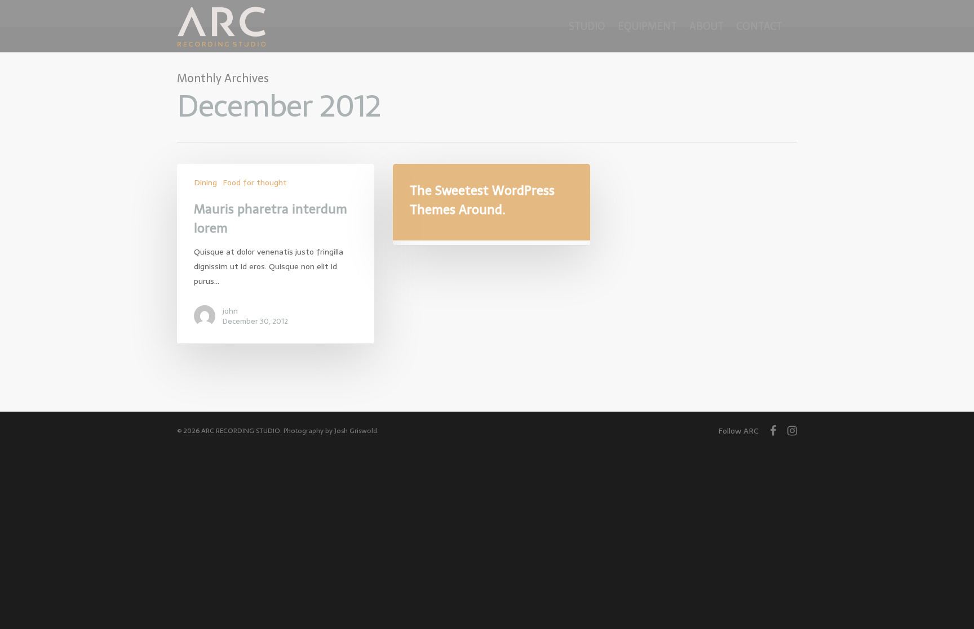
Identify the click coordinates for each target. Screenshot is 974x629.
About (706, 26)
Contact (759, 26)
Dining (205, 182)
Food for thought (255, 182)
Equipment (647, 26)
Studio (587, 26)
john (230, 310)
